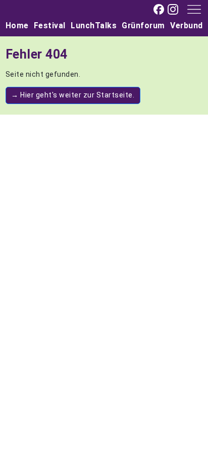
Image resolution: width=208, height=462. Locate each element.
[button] (190, 9)
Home (17, 25)
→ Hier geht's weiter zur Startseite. (72, 95)
